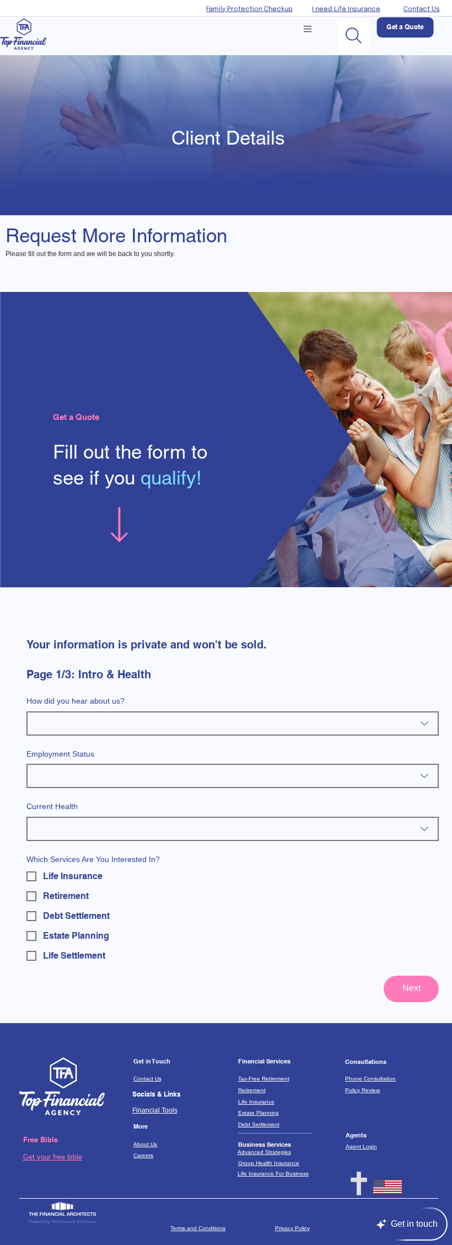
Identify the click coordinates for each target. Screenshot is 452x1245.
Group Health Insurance (268, 1163)
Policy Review (362, 1090)
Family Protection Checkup (249, 9)
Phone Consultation (370, 1079)
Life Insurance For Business (273, 1173)
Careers (143, 1155)
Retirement (252, 1090)
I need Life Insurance (346, 9)
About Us (145, 1144)
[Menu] (307, 29)
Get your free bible (52, 1157)
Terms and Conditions (197, 1228)
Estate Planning (258, 1113)
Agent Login (361, 1146)
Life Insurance (256, 1102)
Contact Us (421, 9)
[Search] (353, 36)
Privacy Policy (292, 1228)
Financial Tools (154, 1110)
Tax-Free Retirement (263, 1079)
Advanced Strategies (264, 1152)
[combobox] (232, 723)
